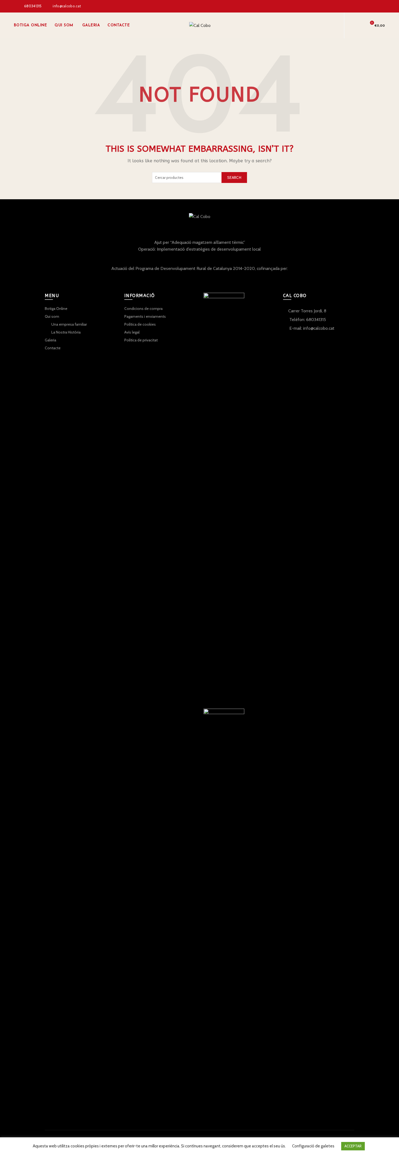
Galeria (91, 25)
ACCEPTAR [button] (353, 1146)
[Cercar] (356, 25)
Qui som (64, 25)
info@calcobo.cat (67, 6)
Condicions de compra (143, 308)
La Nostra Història (66, 332)
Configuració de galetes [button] (313, 1146)
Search (234, 177)
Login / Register (330, 25)
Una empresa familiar (69, 324)
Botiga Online (30, 25)
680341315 (33, 6)
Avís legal (132, 332)
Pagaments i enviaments (145, 316)
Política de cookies (140, 324)
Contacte (118, 25)
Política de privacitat (141, 340)
